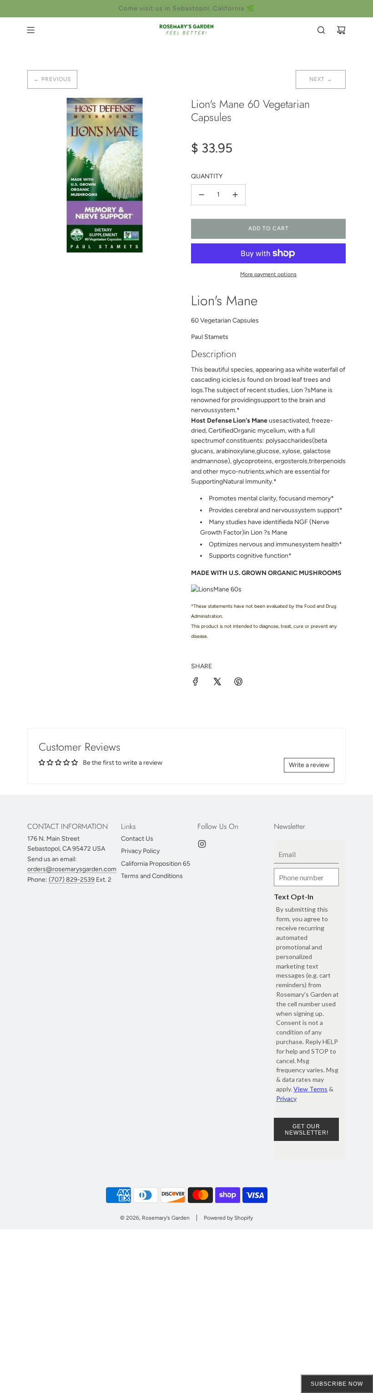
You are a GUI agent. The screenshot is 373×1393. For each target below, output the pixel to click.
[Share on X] (217, 683)
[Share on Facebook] (196, 683)
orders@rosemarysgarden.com (71, 869)
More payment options (268, 274)
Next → (321, 79)
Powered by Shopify (228, 1218)
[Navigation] (30, 30)
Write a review (309, 765)
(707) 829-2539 (72, 879)
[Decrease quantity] (202, 195)
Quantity (206, 176)
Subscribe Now (337, 1384)
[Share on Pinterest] (238, 683)
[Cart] (341, 30)
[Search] (321, 30)
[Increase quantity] (235, 195)
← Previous (52, 79)
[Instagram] (202, 844)
